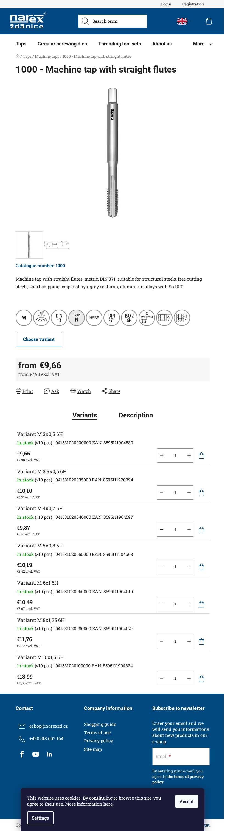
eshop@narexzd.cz (48, 726)
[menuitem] (21, 43)
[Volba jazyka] (184, 21)
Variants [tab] (84, 415)
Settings (40, 818)
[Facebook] (22, 754)
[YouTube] (35, 754)
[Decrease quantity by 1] (162, 455)
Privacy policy (98, 740)
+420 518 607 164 (46, 738)
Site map (93, 749)
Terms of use (97, 732)
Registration (193, 4)
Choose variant (39, 339)
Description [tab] (136, 415)
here (108, 804)
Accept (186, 801)
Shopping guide (100, 724)
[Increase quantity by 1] (189, 455)
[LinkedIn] (49, 754)
